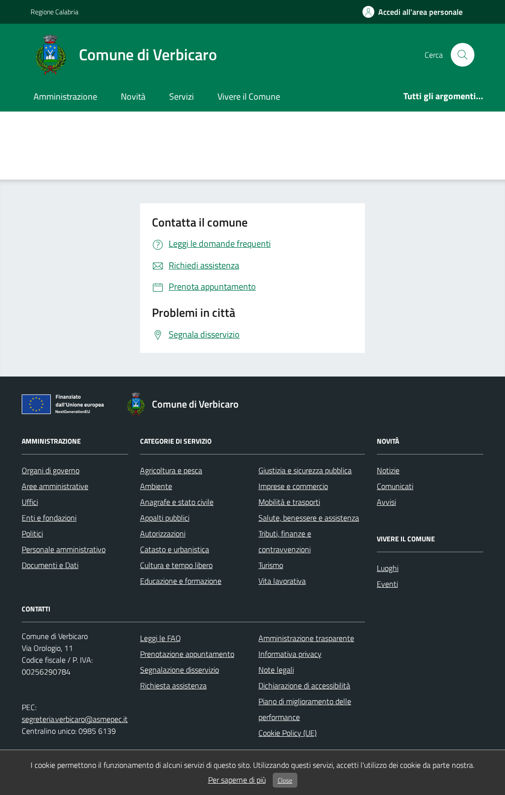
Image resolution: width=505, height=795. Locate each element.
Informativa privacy (290, 654)
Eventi (387, 584)
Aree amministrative (55, 486)
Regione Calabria (54, 11)
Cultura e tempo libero (176, 565)
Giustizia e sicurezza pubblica (305, 470)
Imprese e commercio (293, 486)
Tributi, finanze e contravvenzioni (284, 541)
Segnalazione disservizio (179, 670)
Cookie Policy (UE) (287, 733)
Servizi (181, 96)
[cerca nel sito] (462, 55)
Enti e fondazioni (49, 518)
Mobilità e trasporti (289, 502)
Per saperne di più (237, 780)
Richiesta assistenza (173, 685)
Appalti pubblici (164, 518)
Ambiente (156, 486)
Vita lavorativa (282, 581)
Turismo (270, 565)
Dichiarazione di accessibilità (304, 685)
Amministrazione (65, 96)
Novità (133, 96)
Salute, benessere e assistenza (308, 518)
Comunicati (395, 486)
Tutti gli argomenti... (443, 96)
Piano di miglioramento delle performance (304, 709)
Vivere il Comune (248, 96)
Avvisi (386, 502)
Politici (32, 533)
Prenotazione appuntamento (187, 654)
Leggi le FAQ (160, 638)
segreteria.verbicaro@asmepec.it (75, 719)
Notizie (388, 470)
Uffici (30, 502)
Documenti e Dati (50, 565)
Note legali (276, 670)
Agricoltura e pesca (171, 470)
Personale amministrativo (64, 549)
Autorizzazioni (162, 533)
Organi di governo (50, 470)
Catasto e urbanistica (174, 549)
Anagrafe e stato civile (177, 502)
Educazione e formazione (180, 581)
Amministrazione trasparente (306, 638)
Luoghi (387, 568)
